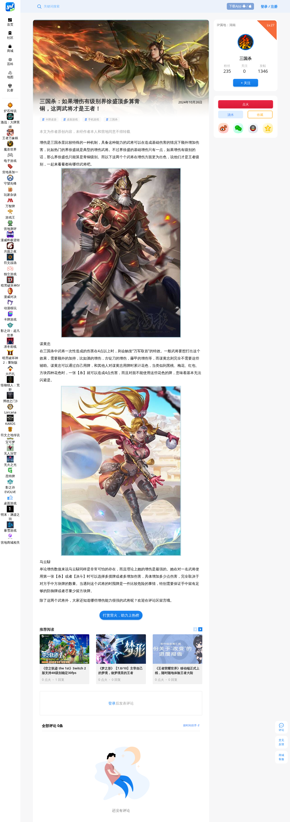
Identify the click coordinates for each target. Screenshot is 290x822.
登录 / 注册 (269, 6)
